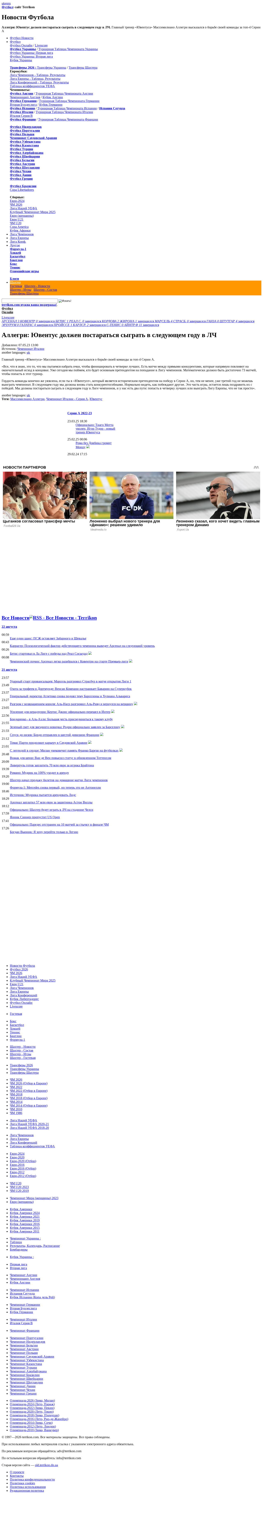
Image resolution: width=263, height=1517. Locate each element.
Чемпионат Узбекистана (27, 1360)
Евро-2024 (17, 201)
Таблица (16, 1242)
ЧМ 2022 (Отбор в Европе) (28, 1090)
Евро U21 (16, 219)
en (6, 3)
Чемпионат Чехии (22, 1390)
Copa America (19, 227)
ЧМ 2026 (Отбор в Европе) (28, 1083)
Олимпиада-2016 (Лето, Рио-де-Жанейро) (39, 1419)
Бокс (13, 264)
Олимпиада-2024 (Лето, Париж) (32, 1404)
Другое (15, 245)
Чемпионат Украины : (25, 1238)
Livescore (41, 45)
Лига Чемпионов (22, 234)
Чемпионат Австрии (24, 1349)
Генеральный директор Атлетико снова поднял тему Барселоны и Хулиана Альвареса (70, 696)
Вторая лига (18, 1268)
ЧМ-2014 (16, 1102)
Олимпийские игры (24, 271)
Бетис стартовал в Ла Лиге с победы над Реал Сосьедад (49, 653)
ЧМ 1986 (16, 1113)
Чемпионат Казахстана (26, 1364)
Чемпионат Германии (25, 1304)
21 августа (9, 669)
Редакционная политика (27, 1490)
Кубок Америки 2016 (25, 1224)
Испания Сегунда (22, 1293)
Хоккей (15, 252)
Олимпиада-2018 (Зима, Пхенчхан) (34, 1415)
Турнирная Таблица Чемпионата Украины (68, 49)
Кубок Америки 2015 (25, 1227)
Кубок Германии (50, 104)
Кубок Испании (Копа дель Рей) (32, 1297)
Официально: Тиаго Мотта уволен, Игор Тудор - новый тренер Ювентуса (95, 428)
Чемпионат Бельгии (24, 1345)
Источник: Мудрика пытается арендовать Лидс (43, 795)
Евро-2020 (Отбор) (23, 1161)
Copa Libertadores (22, 190)
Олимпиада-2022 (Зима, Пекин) (32, 1408)
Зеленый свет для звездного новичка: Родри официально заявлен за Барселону (65, 727)
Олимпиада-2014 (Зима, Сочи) (31, 1422)
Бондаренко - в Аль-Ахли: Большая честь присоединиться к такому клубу (61, 719)
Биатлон (16, 260)
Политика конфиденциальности (32, 1479)
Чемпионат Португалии (26, 1338)
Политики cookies (22, 1483)
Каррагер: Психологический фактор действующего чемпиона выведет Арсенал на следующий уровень (82, 646)
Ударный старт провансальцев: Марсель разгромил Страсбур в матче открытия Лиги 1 (70, 681)
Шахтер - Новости (37, 286)
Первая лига (18, 1264)
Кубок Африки (20, 230)
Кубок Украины (21, 60)
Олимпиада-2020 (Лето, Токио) (32, 1411)
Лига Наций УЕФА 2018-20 (29, 1127)
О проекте (17, 1472)
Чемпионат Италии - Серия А (67, 399)
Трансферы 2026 (21, 1065)
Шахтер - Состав (45, 289)
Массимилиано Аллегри (27, 399)
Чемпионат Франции (24, 1330)
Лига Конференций (23, 995)
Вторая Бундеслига (23, 104)
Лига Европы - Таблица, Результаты (35, 78)
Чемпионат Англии (23, 1275)
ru (9, 3)
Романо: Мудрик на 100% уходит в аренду (39, 772)
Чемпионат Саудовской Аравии (32, 1356)
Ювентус (96, 399)
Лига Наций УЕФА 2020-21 (29, 1124)
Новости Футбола (22, 965)
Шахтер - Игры (20, 289)
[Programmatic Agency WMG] (3, 1499)
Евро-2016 (17, 1164)
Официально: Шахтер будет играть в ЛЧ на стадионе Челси (51, 809)
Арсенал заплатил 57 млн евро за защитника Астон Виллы (51, 802)
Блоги (14, 278)
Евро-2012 (17, 1172)
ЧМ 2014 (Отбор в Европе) (28, 1105)
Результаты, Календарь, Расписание (35, 1246)
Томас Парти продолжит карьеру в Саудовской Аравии (48, 742)
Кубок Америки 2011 (24, 1231)
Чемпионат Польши (24, 1353)
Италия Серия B (21, 115)
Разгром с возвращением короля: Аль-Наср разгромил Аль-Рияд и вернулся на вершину (71, 704)
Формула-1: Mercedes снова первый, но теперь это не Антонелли (55, 787)
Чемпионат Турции (23, 1367)
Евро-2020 (17, 1157)
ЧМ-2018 (16, 1094)
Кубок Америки (21, 1209)
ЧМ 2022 (16, 1087)
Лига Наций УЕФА (23, 208)
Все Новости (16, 617)
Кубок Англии (53, 97)
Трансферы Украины (51, 67)
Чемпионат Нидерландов (27, 1341)
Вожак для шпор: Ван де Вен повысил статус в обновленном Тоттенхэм (60, 758)
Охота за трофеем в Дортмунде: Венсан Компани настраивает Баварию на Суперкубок (71, 689)
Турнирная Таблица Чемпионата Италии (64, 112)
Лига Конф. (18, 241)
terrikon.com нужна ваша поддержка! (29, 304)
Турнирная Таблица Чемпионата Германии (69, 101)
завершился (28, 321)
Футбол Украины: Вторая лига (31, 56)
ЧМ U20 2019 (19, 1190)
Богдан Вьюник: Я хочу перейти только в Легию (44, 832)
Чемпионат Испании (24, 1290)
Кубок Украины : (22, 1257)
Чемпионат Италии (30, 349)
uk (3, 3)
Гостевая (16, 286)
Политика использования (28, 1487)
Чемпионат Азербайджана (28, 1371)
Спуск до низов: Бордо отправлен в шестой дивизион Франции (54, 735)
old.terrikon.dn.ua (46, 1465)
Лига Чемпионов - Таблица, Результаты (37, 75)
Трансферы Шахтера (83, 67)
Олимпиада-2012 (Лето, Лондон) (33, 1426)
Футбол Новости (21, 38)
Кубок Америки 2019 (25, 1220)
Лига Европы (19, 238)
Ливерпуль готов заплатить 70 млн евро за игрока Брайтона (52, 765)
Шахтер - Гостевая (23, 1058)
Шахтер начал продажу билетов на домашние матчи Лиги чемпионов (59, 780)
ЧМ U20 (15, 223)
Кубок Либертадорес (24, 999)
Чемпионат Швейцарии (26, 1378)
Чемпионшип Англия (25, 97)
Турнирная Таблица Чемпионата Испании (67, 108)
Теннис (15, 267)
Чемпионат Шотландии (26, 1382)
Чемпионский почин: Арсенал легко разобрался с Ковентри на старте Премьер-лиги (69, 661)
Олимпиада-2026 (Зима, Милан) (32, 1400)
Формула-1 (18, 249)
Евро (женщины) (22, 215)
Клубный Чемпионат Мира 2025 (32, 212)
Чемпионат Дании (23, 1386)
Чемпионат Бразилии (25, 1375)
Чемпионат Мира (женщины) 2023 (34, 1198)
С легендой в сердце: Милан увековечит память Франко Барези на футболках (64, 750)
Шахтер (15, 282)
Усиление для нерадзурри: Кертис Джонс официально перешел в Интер (60, 712)
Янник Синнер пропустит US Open (35, 817)
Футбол (7, 7)
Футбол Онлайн (21, 45)
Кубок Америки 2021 (25, 1216)
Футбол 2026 (19, 969)
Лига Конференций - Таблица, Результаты (39, 82)
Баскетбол (17, 256)
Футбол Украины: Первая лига (31, 53)
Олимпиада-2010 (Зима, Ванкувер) (34, 1430)
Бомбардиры (19, 1249)
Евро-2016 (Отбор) (23, 1168)
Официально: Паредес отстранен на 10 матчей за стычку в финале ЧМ (59, 824)
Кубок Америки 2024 (25, 1213)
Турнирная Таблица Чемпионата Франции (68, 119)
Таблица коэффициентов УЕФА (32, 86)
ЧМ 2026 (16, 204)
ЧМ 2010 (16, 1109)
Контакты (17, 1476)
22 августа (9, 626)
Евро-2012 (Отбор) (23, 1176)
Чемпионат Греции (23, 1393)
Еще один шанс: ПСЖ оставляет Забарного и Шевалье (48, 638)
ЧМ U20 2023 (19, 1187)
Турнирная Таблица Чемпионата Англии (64, 93)
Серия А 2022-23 (79, 413)
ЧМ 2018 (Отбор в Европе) (28, 1098)
